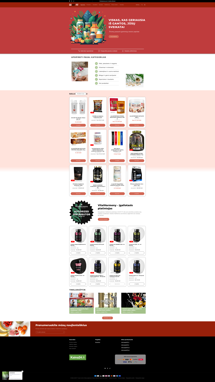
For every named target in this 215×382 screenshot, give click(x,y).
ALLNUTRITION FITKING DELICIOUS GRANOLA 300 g (117, 117)
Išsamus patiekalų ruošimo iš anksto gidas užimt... (132, 309)
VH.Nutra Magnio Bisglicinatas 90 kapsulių (78, 245)
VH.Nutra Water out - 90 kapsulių (136, 275)
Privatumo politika (73, 342)
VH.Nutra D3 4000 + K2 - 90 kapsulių (135, 245)
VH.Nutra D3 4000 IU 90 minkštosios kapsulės (115, 276)
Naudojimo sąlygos (73, 346)
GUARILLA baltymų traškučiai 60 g (97, 116)
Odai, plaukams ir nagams (108, 63)
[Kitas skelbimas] (122, 1)
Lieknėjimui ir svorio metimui (109, 71)
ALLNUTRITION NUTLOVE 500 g (137, 116)
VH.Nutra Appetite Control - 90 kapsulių (77, 276)
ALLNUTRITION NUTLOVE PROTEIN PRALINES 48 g (78, 149)
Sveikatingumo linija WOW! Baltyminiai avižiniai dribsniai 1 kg (97, 150)
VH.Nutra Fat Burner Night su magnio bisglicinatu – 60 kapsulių (97, 276)
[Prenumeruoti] (63, 332)
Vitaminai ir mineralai (106, 67)
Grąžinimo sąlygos (73, 344)
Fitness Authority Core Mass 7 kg (136, 184)
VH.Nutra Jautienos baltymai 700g (78, 184)
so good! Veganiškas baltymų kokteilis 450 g (117, 184)
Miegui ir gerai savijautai (107, 75)
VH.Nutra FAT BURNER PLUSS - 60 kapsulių (117, 245)
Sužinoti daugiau (104, 219)
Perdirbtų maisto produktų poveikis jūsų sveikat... (105, 309)
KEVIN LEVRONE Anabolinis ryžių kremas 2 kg (97, 186)
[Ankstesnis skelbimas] (92, 1)
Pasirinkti (98, 125)
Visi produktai (113, 36)
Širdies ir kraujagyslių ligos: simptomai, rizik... (79, 309)
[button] (89, 5)
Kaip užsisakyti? (72, 348)
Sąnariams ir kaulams (106, 79)
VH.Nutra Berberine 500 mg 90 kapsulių (97, 245)
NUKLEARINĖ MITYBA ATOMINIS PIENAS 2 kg (136, 154)
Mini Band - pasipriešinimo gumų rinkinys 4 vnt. (117, 150)
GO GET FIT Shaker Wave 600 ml (78, 118)
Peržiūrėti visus (80, 93)
